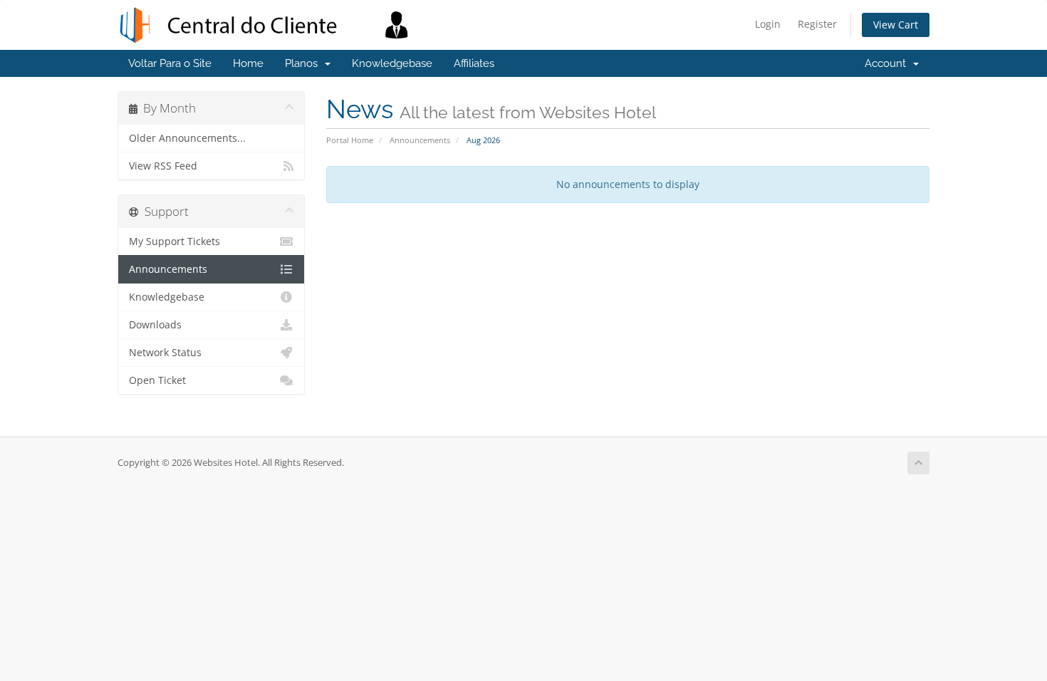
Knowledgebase (392, 63)
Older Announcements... (187, 138)
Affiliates (474, 63)
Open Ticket (157, 380)
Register (817, 24)
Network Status (165, 352)
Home (248, 63)
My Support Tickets (174, 241)
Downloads (155, 324)
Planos (304, 63)
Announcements (420, 140)
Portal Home (349, 140)
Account (888, 63)
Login (768, 24)
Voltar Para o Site (170, 63)
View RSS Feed (163, 166)
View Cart (895, 24)
